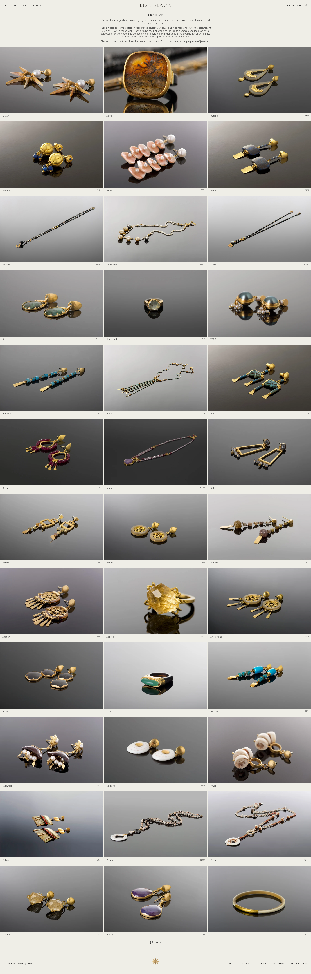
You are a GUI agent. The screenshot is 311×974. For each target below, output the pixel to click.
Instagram (278, 963)
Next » (157, 942)
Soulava (110, 786)
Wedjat (214, 413)
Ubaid (109, 413)
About (24, 5)
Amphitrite (111, 264)
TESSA (213, 339)
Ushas (109, 934)
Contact (38, 5)
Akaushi (6, 637)
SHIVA (5, 711)
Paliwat (6, 860)
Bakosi (110, 562)
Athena (6, 934)
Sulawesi (7, 786)
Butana (214, 116)
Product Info (298, 963)
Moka (109, 190)
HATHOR (214, 711)
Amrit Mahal (216, 637)
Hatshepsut (8, 413)
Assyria (6, 190)
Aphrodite (111, 637)
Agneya (110, 488)
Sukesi (213, 488)
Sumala (214, 562)
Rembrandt (112, 339)
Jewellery (10, 5)
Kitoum (214, 860)
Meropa (6, 264)
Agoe (109, 116)
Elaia (108, 711)
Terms (262, 963)
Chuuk (109, 860)
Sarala (5, 562)
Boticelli (6, 339)
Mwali (213, 786)
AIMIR (213, 934)
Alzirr (213, 264)
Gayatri (6, 488)
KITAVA (6, 116)
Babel (213, 190)
